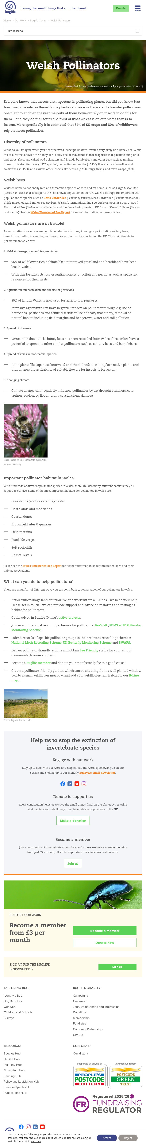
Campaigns (80, 995)
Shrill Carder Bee (55, 198)
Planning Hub (13, 1064)
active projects (69, 618)
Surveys (9, 1018)
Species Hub (12, 1053)
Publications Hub (15, 1093)
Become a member (104, 930)
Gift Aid (78, 1035)
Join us (73, 863)
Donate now (104, 942)
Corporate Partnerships (88, 1029)
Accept (106, 1138)
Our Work (20, 20)
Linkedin (69, 783)
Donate (121, 8)
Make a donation (73, 820)
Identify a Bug (13, 995)
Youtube (77, 783)
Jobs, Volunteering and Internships (96, 1007)
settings (36, 1141)
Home (7, 20)
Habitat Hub (12, 1059)
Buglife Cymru (38, 20)
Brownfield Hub (14, 1070)
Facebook (62, 783)
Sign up (117, 967)
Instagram (84, 783)
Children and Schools (18, 1012)
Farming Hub (12, 1076)
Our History (80, 1053)
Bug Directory (13, 1001)
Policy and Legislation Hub (21, 1081)
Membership (81, 1018)
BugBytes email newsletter (97, 772)
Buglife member (38, 663)
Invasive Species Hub (18, 1087)
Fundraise (79, 1023)
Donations (79, 1012)
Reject (128, 1138)
